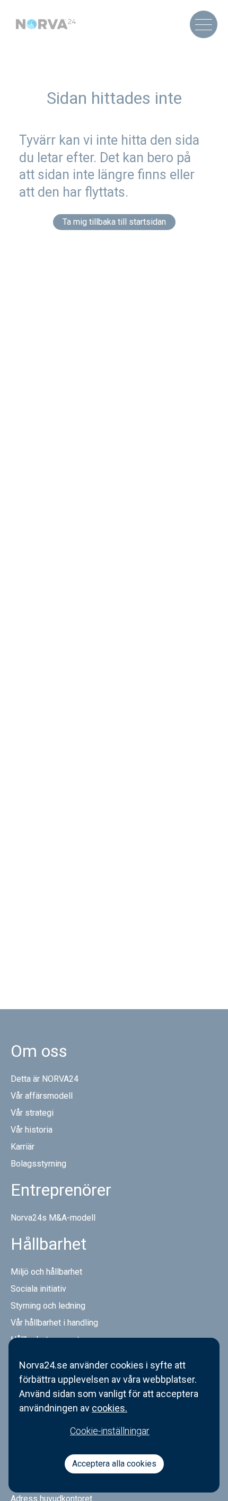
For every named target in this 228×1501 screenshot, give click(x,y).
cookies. (109, 1408)
